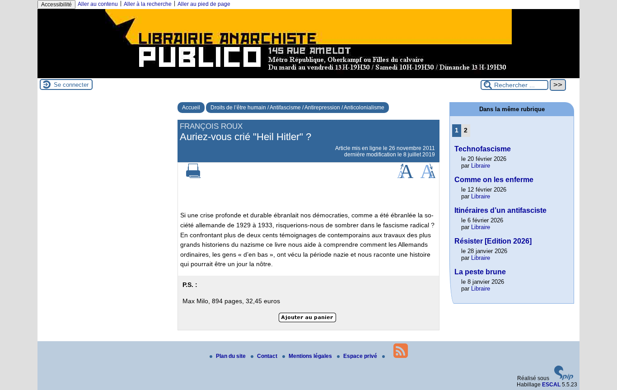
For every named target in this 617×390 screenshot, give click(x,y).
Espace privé (361, 356)
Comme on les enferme (493, 179)
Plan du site (231, 356)
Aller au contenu (98, 4)
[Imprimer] (193, 176)
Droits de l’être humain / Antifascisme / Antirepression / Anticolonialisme (297, 107)
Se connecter (71, 84)
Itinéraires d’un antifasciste (500, 210)
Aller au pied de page (204, 4)
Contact (268, 356)
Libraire (480, 165)
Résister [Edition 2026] (493, 241)
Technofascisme (482, 149)
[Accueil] (308, 75)
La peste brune (480, 272)
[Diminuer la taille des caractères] (428, 176)
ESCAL (551, 384)
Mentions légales (311, 356)
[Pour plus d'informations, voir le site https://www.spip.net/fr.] (564, 378)
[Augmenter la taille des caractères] (405, 176)
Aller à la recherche (148, 4)
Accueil (191, 107)
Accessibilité (56, 4)
